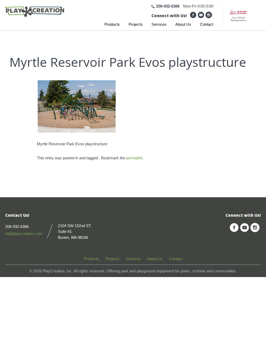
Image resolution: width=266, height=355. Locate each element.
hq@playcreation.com (23, 233)
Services (159, 24)
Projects (136, 24)
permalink (134, 158)
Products (112, 24)
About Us (183, 24)
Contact (206, 24)
